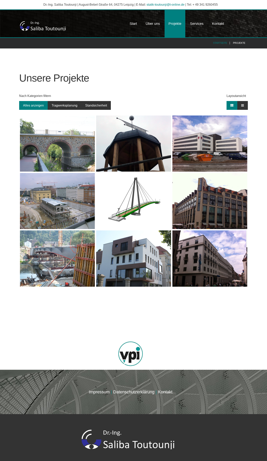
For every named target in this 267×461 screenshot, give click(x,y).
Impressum (99, 391)
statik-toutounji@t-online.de (166, 4)
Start (133, 24)
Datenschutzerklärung (133, 391)
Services (196, 24)
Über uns (153, 24)
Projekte (174, 24)
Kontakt (218, 24)
